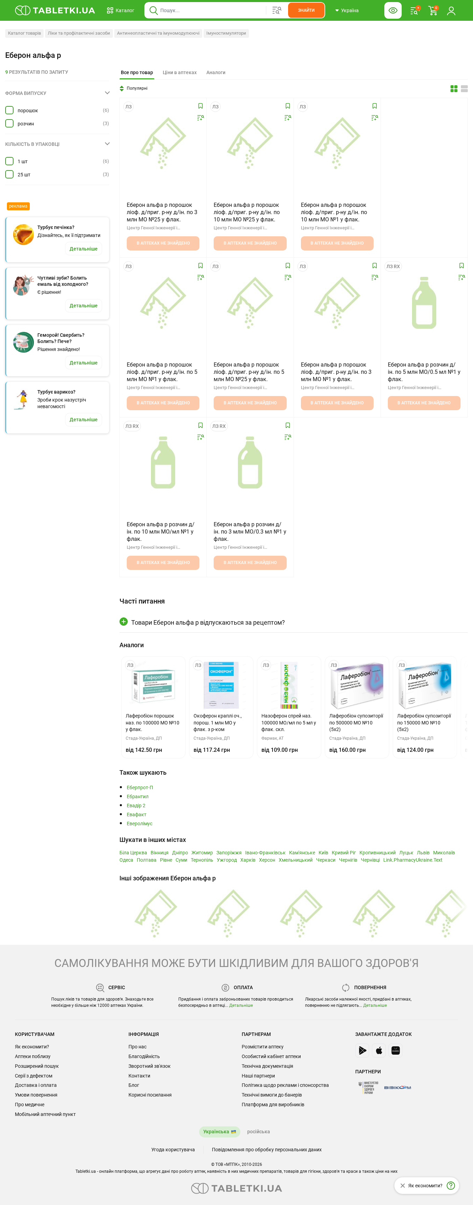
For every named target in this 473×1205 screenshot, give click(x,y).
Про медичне (29, 1104)
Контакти (139, 1076)
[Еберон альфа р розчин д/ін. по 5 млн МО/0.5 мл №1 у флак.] (424, 303)
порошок (28, 110)
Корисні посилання (150, 1095)
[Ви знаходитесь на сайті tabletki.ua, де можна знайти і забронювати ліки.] (55, 10)
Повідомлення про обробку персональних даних (267, 1149)
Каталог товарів (24, 33)
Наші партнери (258, 1076)
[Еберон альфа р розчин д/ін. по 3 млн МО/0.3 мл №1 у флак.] (250, 462)
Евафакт (136, 815)
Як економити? (32, 1046)
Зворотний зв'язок (149, 1066)
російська (258, 1131)
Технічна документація (267, 1066)
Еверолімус (139, 824)
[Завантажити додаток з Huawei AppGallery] (395, 1050)
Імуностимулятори (226, 33)
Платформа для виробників (273, 1104)
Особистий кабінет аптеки (271, 1056)
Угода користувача (173, 1149)
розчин (26, 123)
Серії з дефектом (33, 1076)
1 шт (23, 161)
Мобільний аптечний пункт (45, 1114)
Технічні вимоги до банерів (272, 1095)
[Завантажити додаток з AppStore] (379, 1050)
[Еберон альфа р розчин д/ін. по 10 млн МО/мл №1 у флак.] (163, 462)
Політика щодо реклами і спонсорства (285, 1085)
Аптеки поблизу (33, 1056)
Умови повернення (36, 1095)
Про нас (137, 1046)
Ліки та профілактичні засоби (79, 33)
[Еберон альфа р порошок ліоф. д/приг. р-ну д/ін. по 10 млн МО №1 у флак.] (337, 143)
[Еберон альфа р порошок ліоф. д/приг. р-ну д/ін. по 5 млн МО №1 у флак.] (163, 303)
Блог (133, 1085)
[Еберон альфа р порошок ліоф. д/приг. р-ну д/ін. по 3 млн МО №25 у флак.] (163, 143)
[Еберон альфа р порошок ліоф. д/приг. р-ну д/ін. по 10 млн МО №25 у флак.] (250, 143)
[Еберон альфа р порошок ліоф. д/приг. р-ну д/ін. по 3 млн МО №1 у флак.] (337, 303)
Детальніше (241, 1005)
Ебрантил (138, 797)
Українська (216, 1131)
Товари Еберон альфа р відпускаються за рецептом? (208, 622)
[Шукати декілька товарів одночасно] (277, 10)
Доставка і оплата (36, 1085)
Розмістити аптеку (263, 1046)
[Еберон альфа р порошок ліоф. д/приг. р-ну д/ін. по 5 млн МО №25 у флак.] (250, 303)
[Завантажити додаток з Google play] (362, 1050)
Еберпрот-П (140, 788)
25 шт (24, 174)
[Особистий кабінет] (451, 10)
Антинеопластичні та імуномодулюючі (158, 33)
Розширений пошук (37, 1066)
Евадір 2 (136, 806)
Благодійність (144, 1056)
